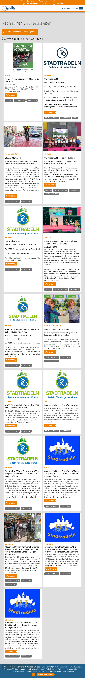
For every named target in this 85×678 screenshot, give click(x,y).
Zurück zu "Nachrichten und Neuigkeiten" (20, 32)
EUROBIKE (48, 190)
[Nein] (82, 671)
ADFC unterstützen (32, 4)
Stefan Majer (11, 584)
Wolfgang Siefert (52, 194)
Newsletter (59, 4)
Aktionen (9, 100)
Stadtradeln (32, 100)
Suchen (67, 8)
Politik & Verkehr (51, 118)
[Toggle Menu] (81, 8)
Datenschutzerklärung (45, 675)
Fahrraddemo (20, 100)
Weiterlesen (10, 95)
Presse (47, 4)
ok (33, 675)
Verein (75, 118)
